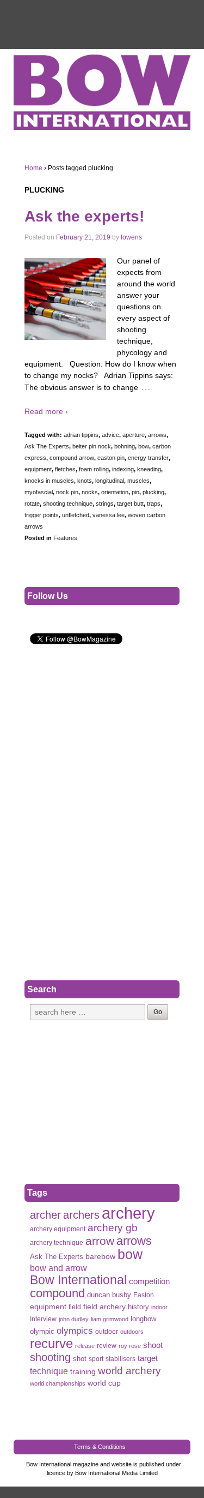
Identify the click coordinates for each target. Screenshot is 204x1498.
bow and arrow (58, 1268)
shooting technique (67, 503)
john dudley (74, 1319)
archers (81, 1215)
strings (105, 503)
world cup (104, 1383)
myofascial (38, 492)
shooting (50, 1357)
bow (143, 446)
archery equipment (57, 1229)
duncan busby (109, 1295)
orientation (114, 492)
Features (65, 538)
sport (96, 1359)
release (85, 1346)
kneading (149, 469)
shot (79, 1359)
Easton (143, 1295)
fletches (65, 469)
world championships (57, 1383)
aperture (133, 435)
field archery (104, 1306)
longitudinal (109, 480)
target (148, 1358)
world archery (129, 1370)
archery (128, 1213)
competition (149, 1281)
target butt (130, 503)
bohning (124, 446)
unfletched (75, 515)
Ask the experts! (84, 216)
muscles (138, 480)
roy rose (130, 1346)
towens (131, 237)
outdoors (132, 1331)
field (75, 1307)
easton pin (111, 457)
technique (49, 1371)
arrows (157, 435)
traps (153, 503)
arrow (99, 1241)
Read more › (46, 411)
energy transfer (148, 457)
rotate (32, 503)
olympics (75, 1330)
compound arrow (72, 457)
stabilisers (120, 1359)
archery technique (56, 1242)
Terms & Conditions (100, 1446)
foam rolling (94, 469)
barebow (100, 1257)
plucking (153, 492)
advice (110, 435)
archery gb (113, 1227)
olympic (42, 1331)
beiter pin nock (91, 446)
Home (33, 168)
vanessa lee (108, 515)
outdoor (106, 1331)
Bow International (78, 1280)
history (138, 1307)
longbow (143, 1319)
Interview (43, 1319)
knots (84, 480)
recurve (51, 1343)
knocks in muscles (49, 480)
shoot (153, 1345)
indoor (159, 1307)
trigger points (41, 515)
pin (135, 492)
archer (45, 1215)
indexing (123, 469)
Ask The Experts (46, 446)
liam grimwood (109, 1319)
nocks (90, 492)
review (106, 1346)
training (83, 1372)
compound (57, 1293)
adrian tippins (81, 435)
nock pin (67, 492)
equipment (38, 469)
